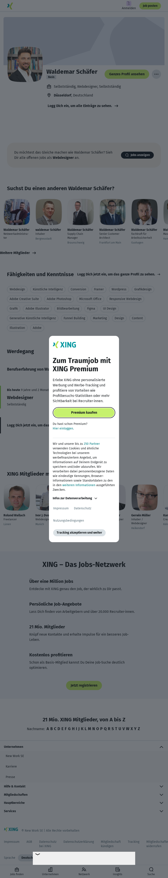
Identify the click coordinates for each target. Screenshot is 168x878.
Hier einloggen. (63, 428)
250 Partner (92, 444)
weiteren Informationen (78, 485)
